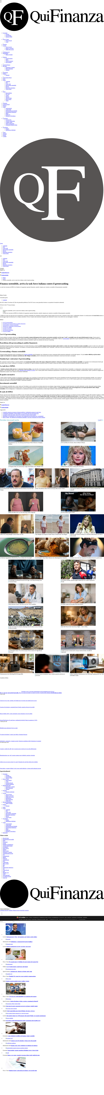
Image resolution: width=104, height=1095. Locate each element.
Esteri (4, 79)
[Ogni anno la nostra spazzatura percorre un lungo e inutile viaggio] (53, 1003)
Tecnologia (5, 127)
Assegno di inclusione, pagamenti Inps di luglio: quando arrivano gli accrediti (17, 707)
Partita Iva (8, 114)
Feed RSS (22, 910)
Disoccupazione (9, 799)
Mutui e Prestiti (9, 54)
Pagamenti (5, 842)
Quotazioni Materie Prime (11, 125)
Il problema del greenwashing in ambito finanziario (14, 323)
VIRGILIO (31, 917)
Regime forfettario (10, 784)
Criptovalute (8, 109)
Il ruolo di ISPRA (6, 331)
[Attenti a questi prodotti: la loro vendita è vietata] (53, 978)
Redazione (5, 832)
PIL (4, 866)
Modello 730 (6, 872)
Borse (4, 91)
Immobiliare (5, 53)
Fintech (7, 128)
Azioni (7, 95)
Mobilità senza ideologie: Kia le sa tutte (9, 728)
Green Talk (8, 84)
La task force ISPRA (7, 327)
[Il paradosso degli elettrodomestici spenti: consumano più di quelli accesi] (53, 1018)
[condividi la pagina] (1, 308)
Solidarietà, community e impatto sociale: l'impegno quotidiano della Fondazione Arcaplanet (20, 741)
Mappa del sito (16, 910)
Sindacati (5, 858)
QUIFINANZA (74, 917)
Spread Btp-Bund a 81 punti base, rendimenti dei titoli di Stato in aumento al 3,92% (18, 720)
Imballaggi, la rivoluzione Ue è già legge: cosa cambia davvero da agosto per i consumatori (23, 416)
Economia (5, 33)
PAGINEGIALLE (36, 917)
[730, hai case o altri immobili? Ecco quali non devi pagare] (53, 989)
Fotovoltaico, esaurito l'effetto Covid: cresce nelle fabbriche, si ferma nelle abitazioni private (20, 768)
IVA (4, 854)
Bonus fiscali (8, 780)
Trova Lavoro (9, 47)
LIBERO (27, 917)
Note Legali (25, 919)
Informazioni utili (7, 785)
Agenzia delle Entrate (7, 845)
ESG (7, 82)
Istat (4, 865)
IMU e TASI (6, 863)
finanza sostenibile (28, 354)
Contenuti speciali (4, 910)
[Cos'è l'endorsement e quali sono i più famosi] (53, 964)
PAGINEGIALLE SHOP (43, 917)
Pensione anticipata (10, 791)
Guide (4, 107)
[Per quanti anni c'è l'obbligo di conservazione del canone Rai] (53, 954)
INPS (4, 840)
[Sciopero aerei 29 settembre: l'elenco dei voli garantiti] (53, 1038)
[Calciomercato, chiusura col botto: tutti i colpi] (53, 969)
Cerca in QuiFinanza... (5, 909)
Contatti (4, 136)
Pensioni (5, 44)
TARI (4, 874)
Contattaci (10, 910)
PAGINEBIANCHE (55, 917)
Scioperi (7, 70)
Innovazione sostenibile (11, 85)
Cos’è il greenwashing (8, 322)
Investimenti (8, 35)
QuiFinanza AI (6, 52)
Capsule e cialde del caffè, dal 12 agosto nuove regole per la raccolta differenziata (18, 748)
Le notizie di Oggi (7, 876)
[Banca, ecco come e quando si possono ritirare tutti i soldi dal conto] (53, 1052)
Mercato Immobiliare (7, 802)
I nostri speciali (6, 104)
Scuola (4, 843)
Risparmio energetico (10, 87)
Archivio (27, 910)
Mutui (7, 113)
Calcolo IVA (8, 119)
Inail (4, 871)
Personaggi (5, 72)
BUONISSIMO (79, 917)
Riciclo (7, 86)
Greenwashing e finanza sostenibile (10, 325)
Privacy (29, 919)
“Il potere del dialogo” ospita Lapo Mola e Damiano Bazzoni (13, 734)
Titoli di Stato (9, 98)
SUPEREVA (85, 917)
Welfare (4, 849)
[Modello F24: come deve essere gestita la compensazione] (53, 974)
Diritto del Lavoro (10, 49)
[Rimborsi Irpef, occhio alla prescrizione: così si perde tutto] (53, 1063)
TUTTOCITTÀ (61, 917)
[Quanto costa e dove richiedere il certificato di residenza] (53, 1043)
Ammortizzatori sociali (8, 853)
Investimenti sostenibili (8, 330)
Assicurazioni (9, 108)
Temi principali (6, 875)
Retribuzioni (8, 798)
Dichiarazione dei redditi (8, 839)
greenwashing (66, 338)
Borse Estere (8, 99)
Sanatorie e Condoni (7, 852)
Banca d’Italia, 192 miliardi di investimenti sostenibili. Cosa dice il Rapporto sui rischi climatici (24, 417)
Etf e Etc (8, 94)
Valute (7, 100)
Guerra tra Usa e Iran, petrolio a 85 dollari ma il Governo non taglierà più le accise (18, 700)
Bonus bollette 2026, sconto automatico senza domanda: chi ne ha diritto (16, 713)
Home (4, 277)
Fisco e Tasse (6, 39)
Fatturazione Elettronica (11, 112)
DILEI (66, 917)
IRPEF (4, 857)
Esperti (4, 135)
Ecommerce (5, 847)
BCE (4, 861)
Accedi (2, 268)
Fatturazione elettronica (8, 867)
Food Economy (9, 58)
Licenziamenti (6, 856)
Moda (7, 59)
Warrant (7, 96)
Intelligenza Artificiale (10, 130)
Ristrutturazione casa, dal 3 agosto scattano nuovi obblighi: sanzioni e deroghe (17, 755)
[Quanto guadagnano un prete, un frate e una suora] (53, 944)
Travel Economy (9, 61)
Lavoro (4, 45)
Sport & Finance (6, 64)
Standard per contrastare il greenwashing (12, 326)
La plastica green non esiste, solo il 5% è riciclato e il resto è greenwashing (19, 414)
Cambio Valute (9, 122)
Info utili (5, 66)
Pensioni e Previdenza (10, 116)
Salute (4, 132)
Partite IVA (8, 800)
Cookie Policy (34, 919)
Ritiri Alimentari (9, 68)
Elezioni (7, 75)
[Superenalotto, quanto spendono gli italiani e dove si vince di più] (53, 1048)
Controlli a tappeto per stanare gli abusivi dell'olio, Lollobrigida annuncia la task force (22, 412)
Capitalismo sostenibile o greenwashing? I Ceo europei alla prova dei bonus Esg (21, 413)
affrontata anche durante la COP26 (27, 370)
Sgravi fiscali (6, 848)
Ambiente (8, 81)
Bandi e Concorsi (9, 48)
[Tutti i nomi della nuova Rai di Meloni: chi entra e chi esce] (53, 1008)
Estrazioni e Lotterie (10, 67)
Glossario (5, 103)
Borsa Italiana (9, 93)
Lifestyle (5, 57)
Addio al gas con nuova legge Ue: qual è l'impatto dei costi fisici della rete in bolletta (19, 762)
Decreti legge (6, 838)
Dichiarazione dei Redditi (11, 110)
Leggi (7, 42)
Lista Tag (5, 877)
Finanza (7, 34)
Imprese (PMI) (9, 36)
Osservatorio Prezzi (7, 77)
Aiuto (47, 919)
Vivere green (8, 89)
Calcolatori (5, 118)
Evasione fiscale (9, 783)
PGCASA (50, 917)
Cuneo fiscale (6, 870)
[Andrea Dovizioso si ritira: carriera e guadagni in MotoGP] (53, 999)
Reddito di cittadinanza (8, 844)
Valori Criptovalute (10, 123)
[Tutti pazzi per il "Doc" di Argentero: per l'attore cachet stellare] (53, 929)
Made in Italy (6, 851)
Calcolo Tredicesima (10, 121)
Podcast (4, 105)
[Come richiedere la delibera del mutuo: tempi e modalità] (53, 1028)
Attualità (5, 133)
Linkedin (5, 300)
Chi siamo (21, 919)
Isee (4, 868)
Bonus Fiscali (9, 40)
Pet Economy (9, 62)
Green (4, 80)
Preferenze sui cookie (41, 919)
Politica (4, 73)
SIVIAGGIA (69, 917)
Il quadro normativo (7, 328)
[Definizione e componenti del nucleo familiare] (53, 939)
